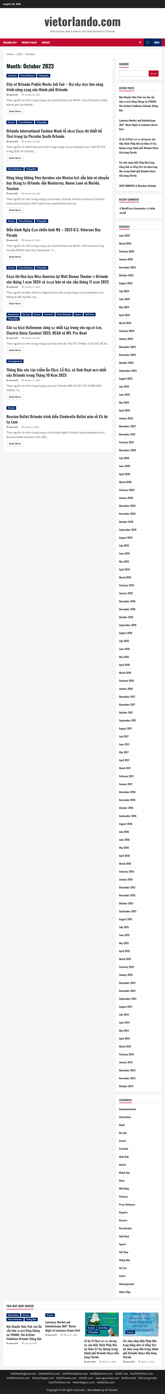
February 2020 (126, 490)
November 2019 (127, 514)
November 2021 (127, 434)
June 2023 (124, 394)
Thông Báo (44, 75)
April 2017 (124, 760)
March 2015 (125, 959)
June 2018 (124, 649)
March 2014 (125, 1046)
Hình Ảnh (124, 1157)
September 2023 (128, 371)
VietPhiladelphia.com (75, 1373)
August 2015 (125, 919)
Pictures (123, 1196)
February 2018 (126, 681)
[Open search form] (140, 42)
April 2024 (124, 315)
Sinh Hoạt (124, 1236)
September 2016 (127, 816)
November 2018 (127, 609)
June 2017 (124, 744)
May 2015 (124, 943)
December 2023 (127, 347)
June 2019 (124, 553)
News (122, 1180)
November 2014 (127, 991)
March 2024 (125, 323)
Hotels (122, 1165)
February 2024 (126, 331)
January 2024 (126, 339)
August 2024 (125, 283)
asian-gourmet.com (107, 1378)
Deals (122, 1125)
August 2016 (125, 824)
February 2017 (126, 776)
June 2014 (124, 1022)
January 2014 (126, 1062)
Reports (123, 1212)
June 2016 (124, 840)
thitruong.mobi (147, 1378)
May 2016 (124, 847)
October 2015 (126, 903)
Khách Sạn (124, 1173)
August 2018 (125, 633)
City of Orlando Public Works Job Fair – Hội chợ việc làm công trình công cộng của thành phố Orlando (54, 86)
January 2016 (126, 879)
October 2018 (126, 617)
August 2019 (125, 537)
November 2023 (127, 355)
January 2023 (126, 418)
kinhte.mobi (128, 1378)
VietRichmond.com (18, 1378)
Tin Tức (123, 1268)
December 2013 (127, 1070)
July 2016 (124, 832)
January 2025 (126, 259)
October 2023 (126, 363)
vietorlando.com (82, 21)
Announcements (127, 1109)
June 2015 (124, 935)
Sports (78, 314)
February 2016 (126, 871)
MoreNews (94, 1390)
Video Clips (125, 1292)
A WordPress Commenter (133, 208)
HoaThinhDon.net (59, 1382)
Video (156, 42)
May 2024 (124, 307)
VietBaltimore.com (101, 1373)
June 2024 (124, 299)
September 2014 (127, 999)
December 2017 (127, 697)
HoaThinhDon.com (141, 1373)
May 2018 (124, 657)
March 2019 (125, 577)
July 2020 (124, 458)
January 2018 (126, 689)
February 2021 (126, 442)
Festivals (12, 75)
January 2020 (126, 498)
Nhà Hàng (124, 1188)
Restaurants (125, 1228)
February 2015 (126, 967)
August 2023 (125, 378)
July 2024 (124, 291)
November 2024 (127, 267)
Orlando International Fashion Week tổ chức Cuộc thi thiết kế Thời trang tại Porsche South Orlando (54, 133)
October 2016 (126, 808)
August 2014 (125, 1007)
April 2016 (124, 856)
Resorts (123, 1220)
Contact (46, 42)
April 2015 (124, 951)
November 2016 (127, 800)
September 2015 (127, 911)
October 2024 (126, 275)
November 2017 (127, 704)
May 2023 (124, 402)
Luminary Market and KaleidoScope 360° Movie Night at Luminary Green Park (138, 124)
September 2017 (127, 720)
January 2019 (126, 593)
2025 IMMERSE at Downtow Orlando (137, 186)
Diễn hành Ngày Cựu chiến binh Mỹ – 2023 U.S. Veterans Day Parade (53, 232)
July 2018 (124, 641)
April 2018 (124, 665)
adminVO (13, 94)
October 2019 (126, 522)
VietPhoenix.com (66, 1378)
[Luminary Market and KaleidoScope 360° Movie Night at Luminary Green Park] (63, 1315)
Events (11, 122)
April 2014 (124, 1038)
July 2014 (124, 1014)
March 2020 (125, 482)
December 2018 (127, 601)
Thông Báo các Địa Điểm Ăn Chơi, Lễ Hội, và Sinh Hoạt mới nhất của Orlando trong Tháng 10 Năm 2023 (56, 372)
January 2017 (125, 784)
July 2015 (124, 927)
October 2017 (126, 712)
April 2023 (124, 410)
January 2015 (126, 975)
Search (124, 64)
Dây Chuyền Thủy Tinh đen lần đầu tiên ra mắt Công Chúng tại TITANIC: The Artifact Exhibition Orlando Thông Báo (24, 1332)
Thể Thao (89, 314)
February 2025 (126, 251)
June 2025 (124, 235)
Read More (16, 112)
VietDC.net (121, 1373)
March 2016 (125, 863)
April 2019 (124, 569)
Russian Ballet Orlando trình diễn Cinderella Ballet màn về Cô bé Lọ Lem (57, 419)
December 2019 (127, 506)
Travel (122, 1276)
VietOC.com (86, 1378)
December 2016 (127, 792)
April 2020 (124, 474)
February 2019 (126, 585)
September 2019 (127, 530)
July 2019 (124, 545)
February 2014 (126, 1054)
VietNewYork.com (49, 1373)
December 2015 (127, 887)
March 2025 (125, 243)
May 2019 (124, 561)
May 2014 (124, 1030)
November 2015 (127, 895)
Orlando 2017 (10, 42)
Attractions (13, 314)
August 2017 (125, 728)
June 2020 (124, 466)
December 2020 (127, 450)
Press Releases (28, 75)
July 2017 (124, 736)
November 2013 (127, 1078)
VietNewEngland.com (23, 1373)
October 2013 (126, 1086)
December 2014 (127, 983)
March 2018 (125, 673)
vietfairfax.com (106, 1382)
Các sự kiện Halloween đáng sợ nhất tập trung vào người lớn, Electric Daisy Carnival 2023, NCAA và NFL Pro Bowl (54, 330)
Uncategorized (15, 361)
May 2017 (124, 752)
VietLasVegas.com (43, 1378)
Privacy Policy (29, 42)
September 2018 (127, 625)
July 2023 (124, 386)
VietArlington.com (84, 1382)
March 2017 (125, 768)
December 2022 (127, 426)
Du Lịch (26, 314)
